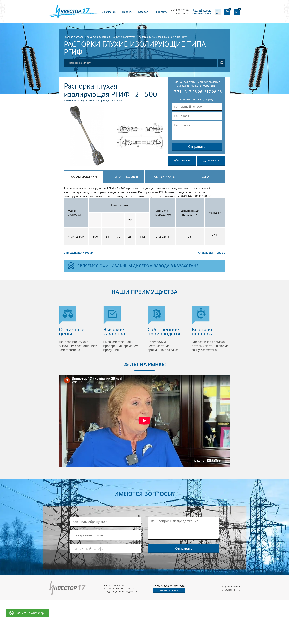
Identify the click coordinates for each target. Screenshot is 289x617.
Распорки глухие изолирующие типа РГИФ (99, 100)
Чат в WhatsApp (201, 10)
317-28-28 (213, 91)
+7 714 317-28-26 (179, 10)
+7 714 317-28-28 (179, 13)
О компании (109, 11)
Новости (127, 11)
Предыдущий (79, 253)
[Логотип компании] (74, 12)
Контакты (161, 11)
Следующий (210, 253)
